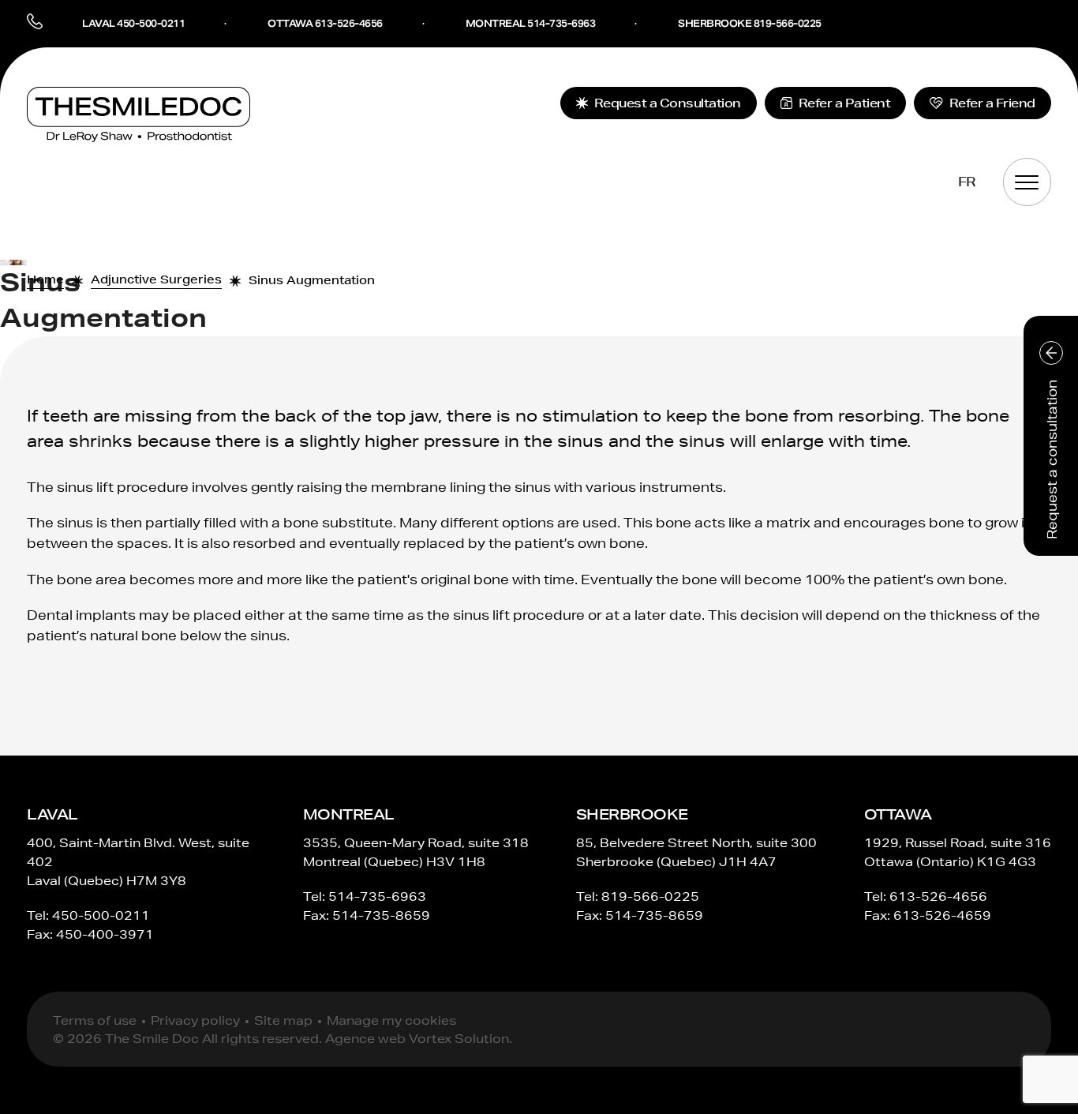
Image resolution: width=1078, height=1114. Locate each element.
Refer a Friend (992, 103)
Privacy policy (195, 1020)
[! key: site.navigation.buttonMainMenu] (1027, 182)
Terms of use (95, 1020)
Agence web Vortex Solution (417, 1038)
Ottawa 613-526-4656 (325, 23)
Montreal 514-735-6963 (531, 23)
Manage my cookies (391, 1020)
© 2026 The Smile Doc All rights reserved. (187, 1038)
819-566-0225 (650, 896)
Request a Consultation (667, 103)
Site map (283, 1020)
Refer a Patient (845, 103)
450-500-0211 (101, 915)
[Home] (138, 114)
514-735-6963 (377, 896)
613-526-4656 (938, 896)
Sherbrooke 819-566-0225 (750, 23)
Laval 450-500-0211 (133, 23)
